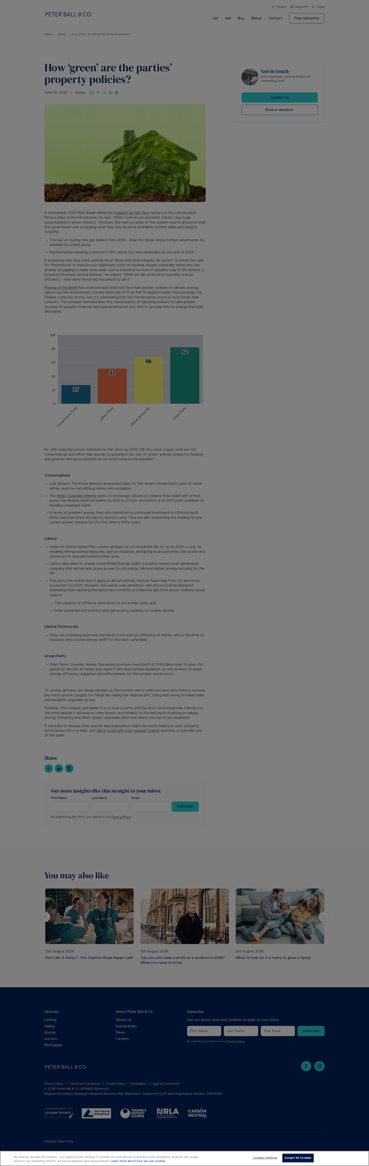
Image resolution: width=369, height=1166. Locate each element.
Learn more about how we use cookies (138, 1161)
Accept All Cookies (298, 1158)
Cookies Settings (265, 1158)
